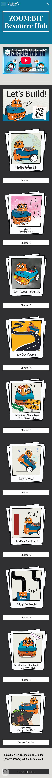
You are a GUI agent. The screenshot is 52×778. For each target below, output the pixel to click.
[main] (26, 21)
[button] (3, 4)
